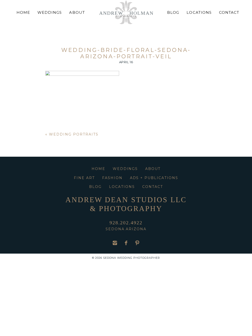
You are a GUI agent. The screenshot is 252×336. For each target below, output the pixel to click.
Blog (173, 12)
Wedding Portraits (73, 134)
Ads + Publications (154, 178)
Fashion (112, 178)
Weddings (49, 12)
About (77, 12)
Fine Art (84, 178)
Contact (229, 12)
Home (23, 12)
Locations (199, 12)
